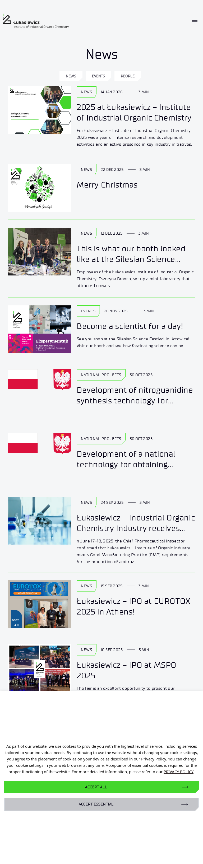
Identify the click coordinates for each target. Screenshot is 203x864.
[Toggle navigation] (194, 21)
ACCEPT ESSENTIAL (96, 804)
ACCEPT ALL (96, 787)
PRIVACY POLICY (178, 771)
